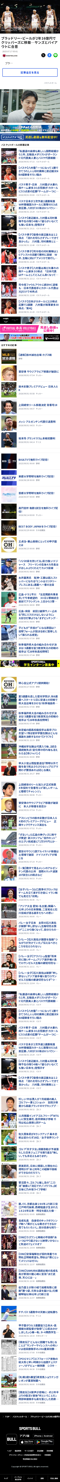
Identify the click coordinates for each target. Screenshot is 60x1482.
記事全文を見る (30, 72)
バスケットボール (50, 83)
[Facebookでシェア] (49, 55)
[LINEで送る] (55, 55)
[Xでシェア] (43, 55)
